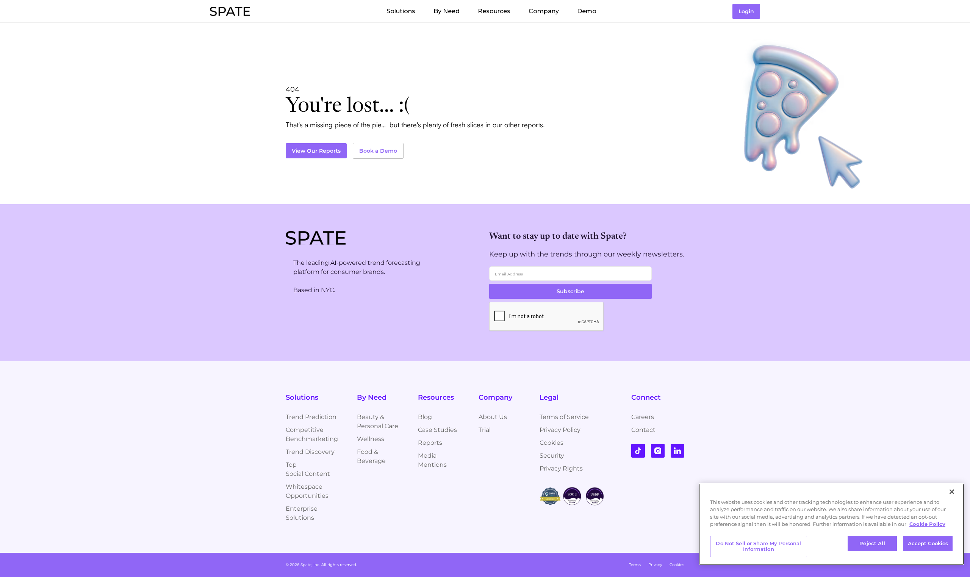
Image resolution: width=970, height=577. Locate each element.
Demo (586, 11)
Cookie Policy (927, 524)
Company (544, 11)
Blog (425, 417)
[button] (400, 11)
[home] (230, 11)
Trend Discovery (310, 451)
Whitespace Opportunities (307, 491)
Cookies (551, 442)
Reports (430, 442)
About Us (493, 417)
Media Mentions (432, 460)
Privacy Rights (561, 468)
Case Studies (437, 429)
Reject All (872, 543)
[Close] (951, 491)
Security (552, 455)
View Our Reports (316, 150)
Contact (643, 429)
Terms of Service (564, 417)
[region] (831, 524)
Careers (642, 417)
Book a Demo (378, 150)
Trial (485, 429)
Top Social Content (308, 469)
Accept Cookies (928, 543)
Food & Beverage (371, 456)
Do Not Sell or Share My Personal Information (758, 546)
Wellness (370, 439)
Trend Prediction (311, 417)
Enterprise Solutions (302, 513)
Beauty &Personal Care (377, 421)
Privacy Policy (560, 429)
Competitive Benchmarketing (312, 434)
